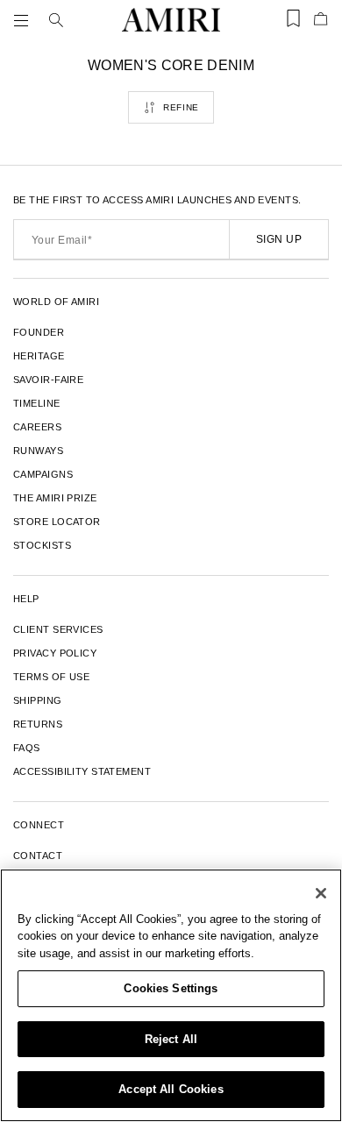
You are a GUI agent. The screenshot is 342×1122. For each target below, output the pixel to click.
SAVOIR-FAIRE (48, 379)
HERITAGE (39, 356)
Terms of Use (51, 676)
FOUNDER (38, 332)
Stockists (42, 545)
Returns (37, 724)
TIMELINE (37, 403)
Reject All (171, 1039)
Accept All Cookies (170, 1089)
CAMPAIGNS (43, 474)
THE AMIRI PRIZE (55, 498)
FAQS (26, 747)
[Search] (56, 20)
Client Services (58, 629)
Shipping (37, 700)
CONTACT (37, 855)
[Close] (321, 893)
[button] (24, 20)
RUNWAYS (38, 450)
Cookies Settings (170, 988)
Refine (181, 107)
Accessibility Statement (82, 771)
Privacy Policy (54, 653)
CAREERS (37, 427)
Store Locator (57, 521)
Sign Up (279, 239)
